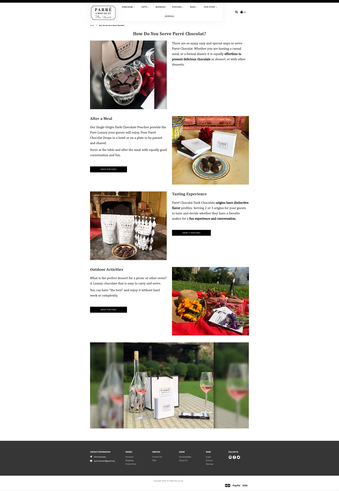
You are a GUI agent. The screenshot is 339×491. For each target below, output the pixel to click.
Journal (169, 16)
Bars (194, 6)
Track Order (130, 464)
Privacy (209, 460)
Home (92, 25)
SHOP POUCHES (109, 169)
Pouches (178, 6)
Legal (208, 456)
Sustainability (185, 456)
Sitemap (209, 464)
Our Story (210, 6)
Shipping (129, 460)
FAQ (154, 460)
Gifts (145, 6)
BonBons (160, 7)
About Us (183, 460)
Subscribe (128, 6)
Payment (129, 456)
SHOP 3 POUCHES (191, 233)
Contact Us (157, 456)
